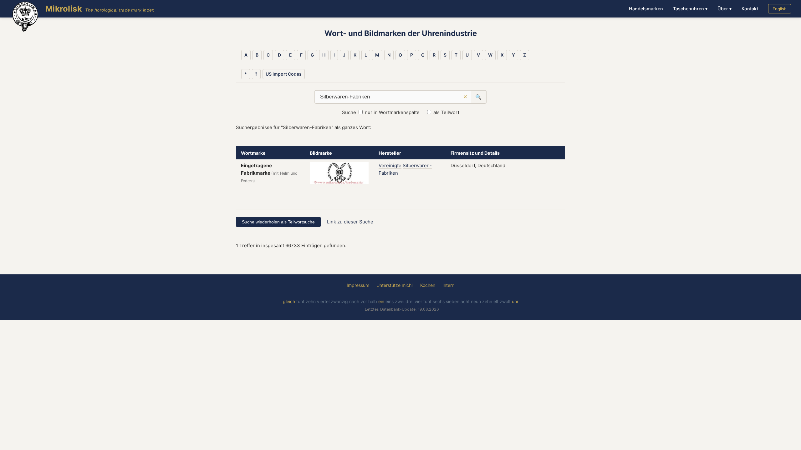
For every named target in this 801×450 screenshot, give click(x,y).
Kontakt (750, 8)
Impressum (358, 285)
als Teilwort (446, 112)
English (780, 8)
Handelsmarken (646, 8)
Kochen (427, 285)
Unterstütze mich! (394, 285)
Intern (448, 285)
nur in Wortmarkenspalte (392, 112)
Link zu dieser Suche (350, 222)
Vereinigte (390, 165)
